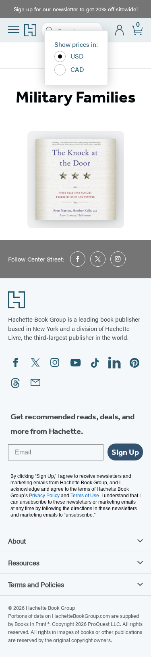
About (17, 541)
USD (77, 56)
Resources (23, 562)
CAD (77, 69)
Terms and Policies (36, 584)
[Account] (120, 30)
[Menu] (13, 29)
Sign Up (125, 452)
